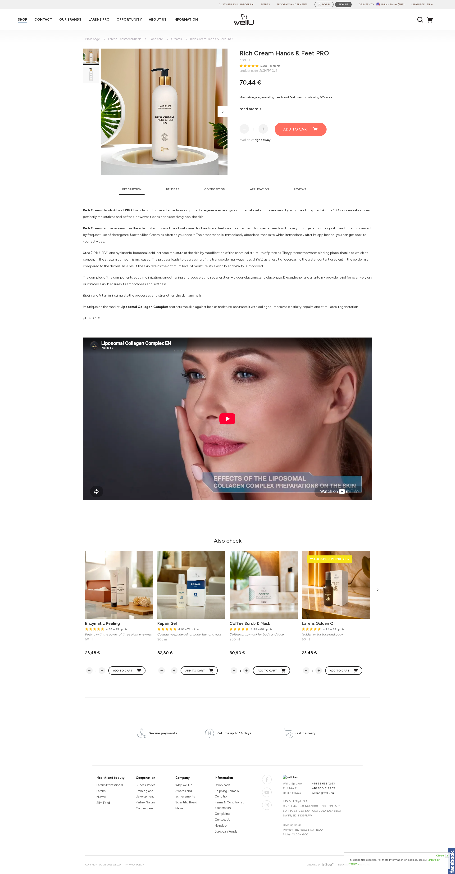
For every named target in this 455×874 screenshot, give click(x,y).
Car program (144, 808)
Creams (176, 39)
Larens (100, 791)
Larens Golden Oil (318, 623)
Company (182, 777)
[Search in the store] (420, 19)
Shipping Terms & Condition (227, 793)
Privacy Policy (134, 864)
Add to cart (296, 129)
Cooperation (145, 777)
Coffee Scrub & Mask (250, 623)
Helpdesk (221, 825)
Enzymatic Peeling (102, 623)
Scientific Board (186, 802)
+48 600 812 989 (323, 788)
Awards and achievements (185, 793)
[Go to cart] (431, 19)
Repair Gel (167, 623)
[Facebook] (267, 779)
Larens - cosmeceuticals (124, 39)
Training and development (145, 793)
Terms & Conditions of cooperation (230, 805)
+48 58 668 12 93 (323, 783)
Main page (92, 39)
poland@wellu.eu (323, 793)
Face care (156, 39)
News (179, 808)
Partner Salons (145, 802)
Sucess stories (145, 785)
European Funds (226, 831)
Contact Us (222, 819)
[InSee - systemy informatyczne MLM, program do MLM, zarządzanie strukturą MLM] (327, 865)
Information (224, 777)
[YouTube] (267, 792)
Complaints (222, 813)
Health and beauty (110, 777)
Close (442, 855)
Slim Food (103, 803)
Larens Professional (109, 785)
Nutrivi (101, 797)
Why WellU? (183, 785)
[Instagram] (267, 805)
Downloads (222, 785)
